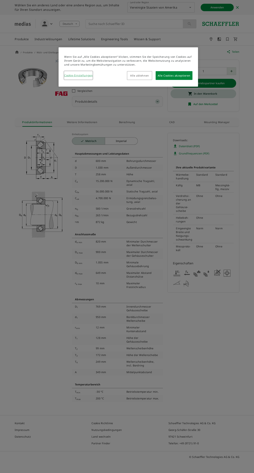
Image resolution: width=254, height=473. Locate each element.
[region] (128, 67)
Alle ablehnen (139, 75)
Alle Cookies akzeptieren (174, 75)
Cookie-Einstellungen (78, 75)
